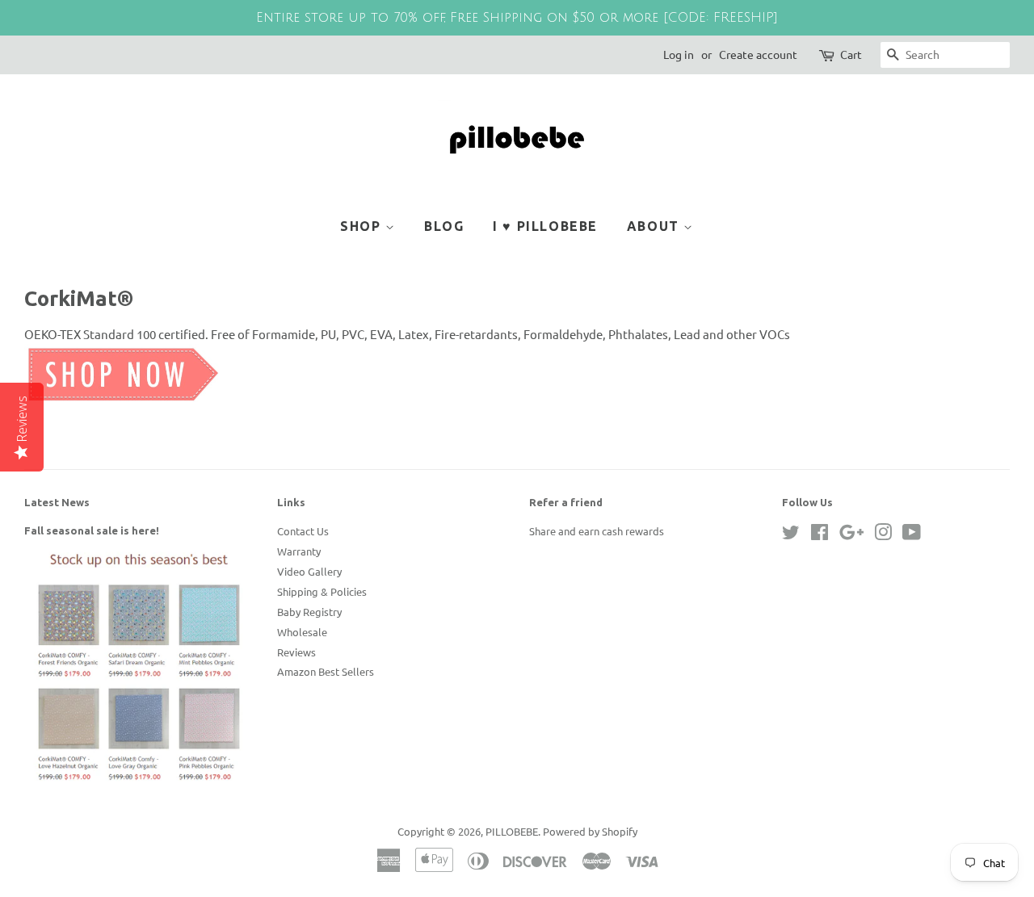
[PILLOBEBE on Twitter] (791, 535)
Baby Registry (309, 611)
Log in (678, 54)
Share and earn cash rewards (596, 531)
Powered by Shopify (590, 831)
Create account (758, 54)
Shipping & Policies (322, 591)
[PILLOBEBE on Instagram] (883, 535)
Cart (851, 54)
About (655, 226)
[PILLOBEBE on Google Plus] (851, 535)
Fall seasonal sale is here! (91, 530)
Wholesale (302, 632)
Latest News (57, 502)
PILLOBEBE (511, 831)
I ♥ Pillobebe (545, 226)
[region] (517, 18)
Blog (444, 226)
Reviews (296, 652)
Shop (362, 226)
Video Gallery (309, 571)
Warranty (299, 551)
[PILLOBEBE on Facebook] (819, 535)
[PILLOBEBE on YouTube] (911, 535)
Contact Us (303, 531)
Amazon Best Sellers (325, 671)
